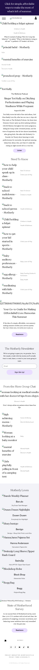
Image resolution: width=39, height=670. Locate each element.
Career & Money (25, 418)
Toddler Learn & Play (8, 81)
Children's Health (19, 29)
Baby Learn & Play (26, 261)
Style (3, 52)
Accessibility (25, 657)
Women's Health (7, 69)
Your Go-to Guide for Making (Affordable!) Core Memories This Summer (19, 313)
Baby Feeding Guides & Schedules (27, 274)
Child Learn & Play (26, 175)
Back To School (25, 170)
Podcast (8, 655)
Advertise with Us (27, 655)
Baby (22, 436)
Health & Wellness (19, 33)
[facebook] (15, 647)
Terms (17, 657)
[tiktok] (23, 647)
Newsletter (16, 655)
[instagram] (11, 647)
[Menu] (4, 19)
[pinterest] (28, 647)
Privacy (12, 657)
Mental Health (6, 65)
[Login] (36, 18)
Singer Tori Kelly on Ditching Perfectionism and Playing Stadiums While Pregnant (19, 102)
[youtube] (19, 647)
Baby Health (24, 279)
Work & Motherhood (27, 422)
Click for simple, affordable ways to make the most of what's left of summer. (19, 7)
